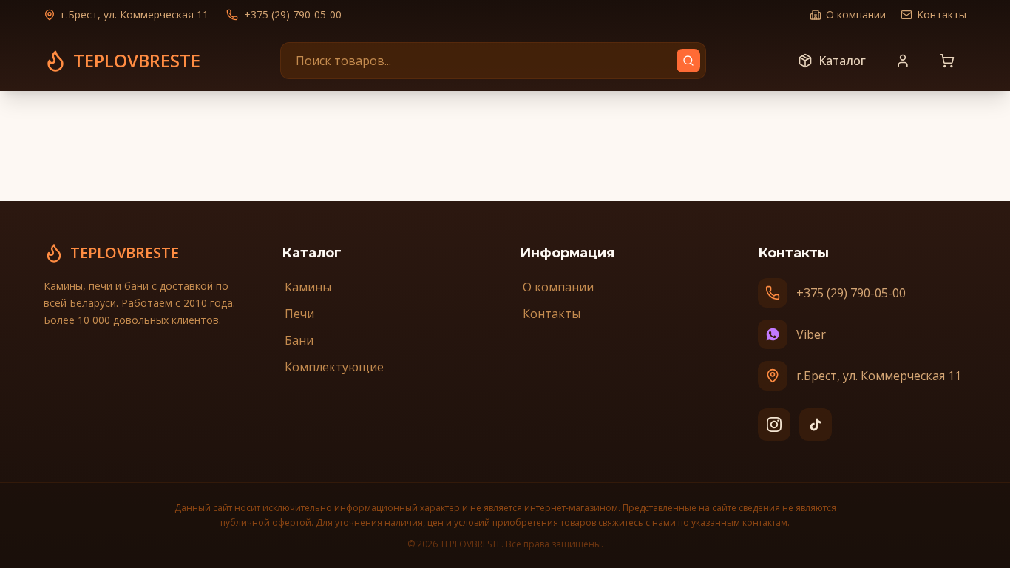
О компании (856, 14)
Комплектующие (334, 367)
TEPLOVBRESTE (124, 253)
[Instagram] (774, 424)
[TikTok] (815, 424)
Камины (308, 287)
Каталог (842, 61)
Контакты (941, 14)
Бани (299, 340)
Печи (299, 313)
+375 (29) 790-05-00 (293, 14)
